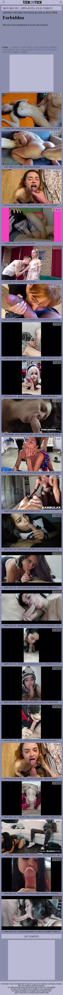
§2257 (33, 993)
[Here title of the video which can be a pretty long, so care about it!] (31, 110)
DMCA (38, 993)
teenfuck (32, 2)
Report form (44, 993)
